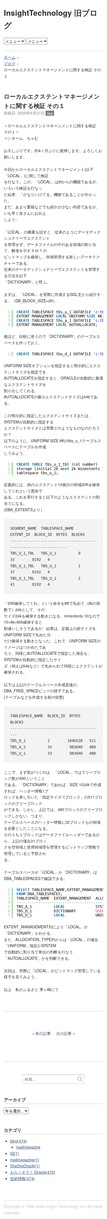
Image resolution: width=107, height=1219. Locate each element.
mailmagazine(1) (24, 1159)
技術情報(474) (22, 1178)
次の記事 (64, 1033)
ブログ (9, 63)
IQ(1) (14, 1153)
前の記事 (43, 1033)
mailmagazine (28, 1147)
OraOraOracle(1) (25, 1165)
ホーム (9, 57)
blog (50, 113)
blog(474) (18, 1141)
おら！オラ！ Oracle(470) (32, 1172)
